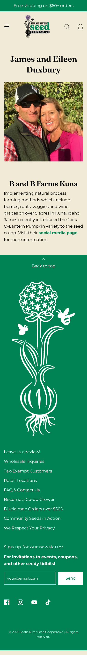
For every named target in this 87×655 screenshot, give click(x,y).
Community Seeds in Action (32, 518)
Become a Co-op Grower (29, 499)
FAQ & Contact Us (22, 489)
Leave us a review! (22, 451)
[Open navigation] (6, 26)
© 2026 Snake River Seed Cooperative (36, 632)
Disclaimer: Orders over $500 (33, 508)
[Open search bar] (67, 26)
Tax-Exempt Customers (28, 471)
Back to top (44, 266)
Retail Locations (20, 480)
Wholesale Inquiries (24, 461)
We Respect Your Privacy (29, 528)
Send (70, 578)
